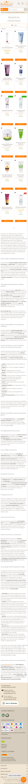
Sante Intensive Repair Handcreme (21, 78)
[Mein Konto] (19, 4)
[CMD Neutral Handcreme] (21, 199)
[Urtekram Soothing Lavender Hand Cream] (7, 70)
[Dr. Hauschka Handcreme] (7, 38)
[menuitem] (19, 3)
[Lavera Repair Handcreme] (7, 102)
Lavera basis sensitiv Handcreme (21, 111)
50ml (6, 46)
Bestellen (7, 60)
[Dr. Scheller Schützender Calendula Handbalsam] (7, 167)
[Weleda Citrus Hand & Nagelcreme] (21, 135)
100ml (6, 142)
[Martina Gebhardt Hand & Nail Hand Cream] (7, 135)
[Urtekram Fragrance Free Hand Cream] (21, 38)
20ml (8, 46)
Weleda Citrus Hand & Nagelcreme (20, 143)
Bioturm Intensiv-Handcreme (20, 175)
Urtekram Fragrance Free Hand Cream (21, 46)
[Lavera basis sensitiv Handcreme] (21, 102)
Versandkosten (20, 779)
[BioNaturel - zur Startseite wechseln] (7, 4)
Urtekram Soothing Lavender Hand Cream (7, 78)
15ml (8, 142)
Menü (5, 9)
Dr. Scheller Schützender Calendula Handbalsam (7, 175)
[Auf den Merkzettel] (1, 31)
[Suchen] (25, 9)
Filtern (15, 25)
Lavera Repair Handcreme (7, 110)
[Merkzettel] (22, 3)
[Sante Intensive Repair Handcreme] (21, 70)
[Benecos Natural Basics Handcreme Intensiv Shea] (7, 199)
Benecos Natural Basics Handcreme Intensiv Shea (7, 207)
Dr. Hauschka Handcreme (7, 47)
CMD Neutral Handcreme (21, 207)
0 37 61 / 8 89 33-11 (8, 696)
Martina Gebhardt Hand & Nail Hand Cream (7, 145)
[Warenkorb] (26, 4)
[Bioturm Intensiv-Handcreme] (21, 167)
